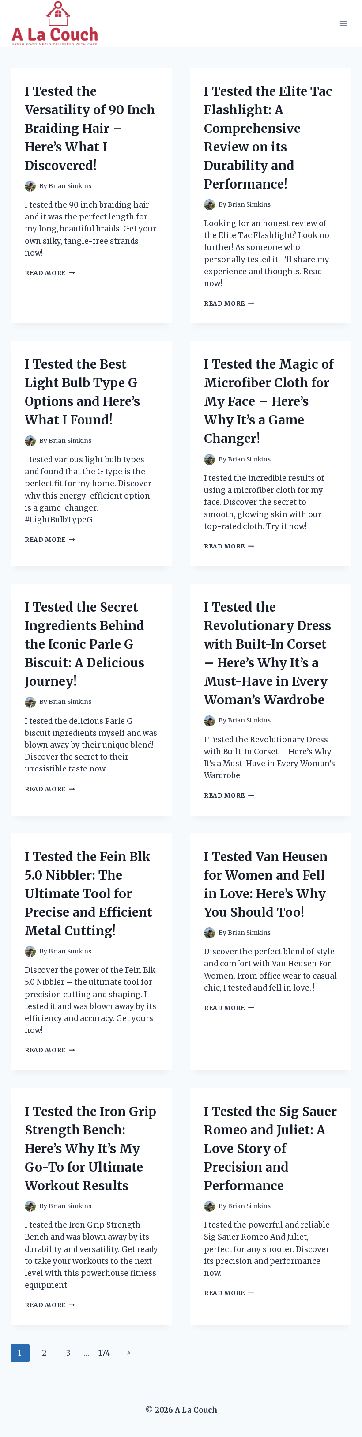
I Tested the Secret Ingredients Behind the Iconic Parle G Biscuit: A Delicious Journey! (84, 644)
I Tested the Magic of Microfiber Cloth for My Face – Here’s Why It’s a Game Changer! (269, 401)
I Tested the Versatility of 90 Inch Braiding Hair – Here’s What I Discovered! (90, 128)
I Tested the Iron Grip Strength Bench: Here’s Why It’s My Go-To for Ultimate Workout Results (90, 1149)
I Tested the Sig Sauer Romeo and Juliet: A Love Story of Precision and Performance (270, 1149)
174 (104, 1353)
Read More (50, 273)
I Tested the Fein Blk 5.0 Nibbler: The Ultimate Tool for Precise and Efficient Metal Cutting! (88, 894)
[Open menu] (343, 23)
